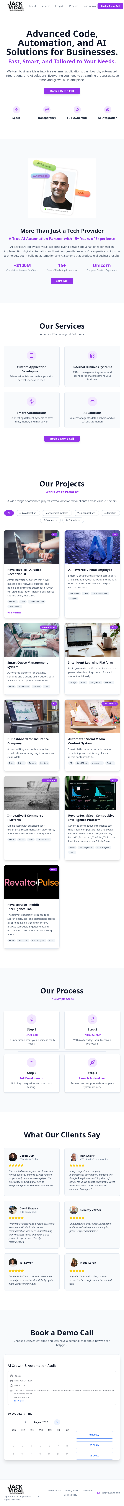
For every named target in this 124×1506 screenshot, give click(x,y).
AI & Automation (28, 512)
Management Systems (57, 512)
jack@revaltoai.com (110, 1492)
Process (73, 6)
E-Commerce (50, 520)
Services (45, 6)
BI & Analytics (73, 520)
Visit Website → (15, 612)
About (32, 6)
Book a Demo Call (110, 6)
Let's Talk (62, 281)
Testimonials (90, 6)
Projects (59, 6)
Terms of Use (54, 1490)
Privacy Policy (71, 1490)
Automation (110, 512)
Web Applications (86, 512)
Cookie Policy (70, 1494)
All (9, 512)
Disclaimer (87, 1490)
